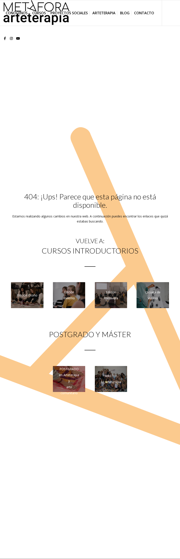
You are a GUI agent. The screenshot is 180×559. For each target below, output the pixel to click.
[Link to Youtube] (18, 38)
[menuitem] (17, 13)
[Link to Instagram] (11, 38)
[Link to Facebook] (5, 38)
